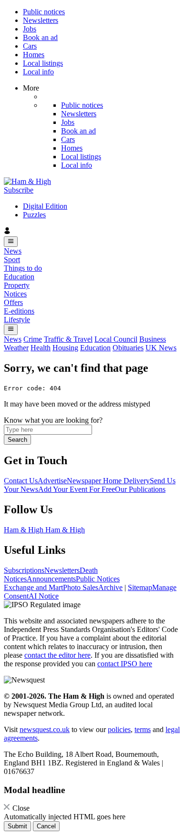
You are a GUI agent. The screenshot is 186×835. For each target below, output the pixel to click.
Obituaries (128, 348)
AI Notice (44, 596)
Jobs (29, 29)
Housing (65, 348)
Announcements (51, 579)
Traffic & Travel (68, 339)
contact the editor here (57, 655)
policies (119, 729)
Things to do (23, 268)
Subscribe (18, 190)
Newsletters (40, 20)
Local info (38, 72)
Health (41, 348)
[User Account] (93, 231)
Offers (13, 302)
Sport (12, 259)
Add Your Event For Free (76, 489)
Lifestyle (17, 320)
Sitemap (140, 587)
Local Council (115, 339)
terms (142, 729)
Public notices (44, 12)
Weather (16, 348)
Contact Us (21, 481)
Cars (30, 46)
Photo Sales (80, 587)
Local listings (43, 63)
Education (19, 277)
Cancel (46, 826)
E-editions (19, 311)
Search (17, 439)
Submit (17, 826)
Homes (33, 55)
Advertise (52, 481)
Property (17, 285)
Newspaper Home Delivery (108, 481)
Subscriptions (24, 570)
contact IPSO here (124, 664)
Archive (110, 587)
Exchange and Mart (33, 587)
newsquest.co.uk (45, 729)
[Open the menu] (11, 241)
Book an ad (40, 37)
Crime (32, 339)
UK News (160, 348)
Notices (15, 294)
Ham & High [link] (24, 530)
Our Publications (140, 489)
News (12, 251)
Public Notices (98, 579)
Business (152, 339)
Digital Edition (45, 206)
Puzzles (34, 215)
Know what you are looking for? (53, 420)
